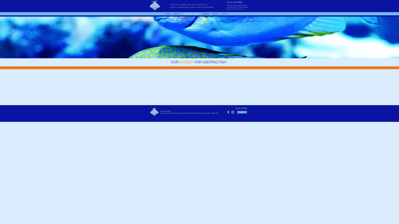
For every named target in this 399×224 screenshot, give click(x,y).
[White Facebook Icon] (228, 112)
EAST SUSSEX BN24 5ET (235, 9)
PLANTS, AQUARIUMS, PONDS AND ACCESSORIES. (192, 7)
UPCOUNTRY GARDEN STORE (237, 5)
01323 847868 (234, 2)
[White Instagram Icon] (233, 112)
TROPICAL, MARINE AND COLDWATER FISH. (189, 5)
